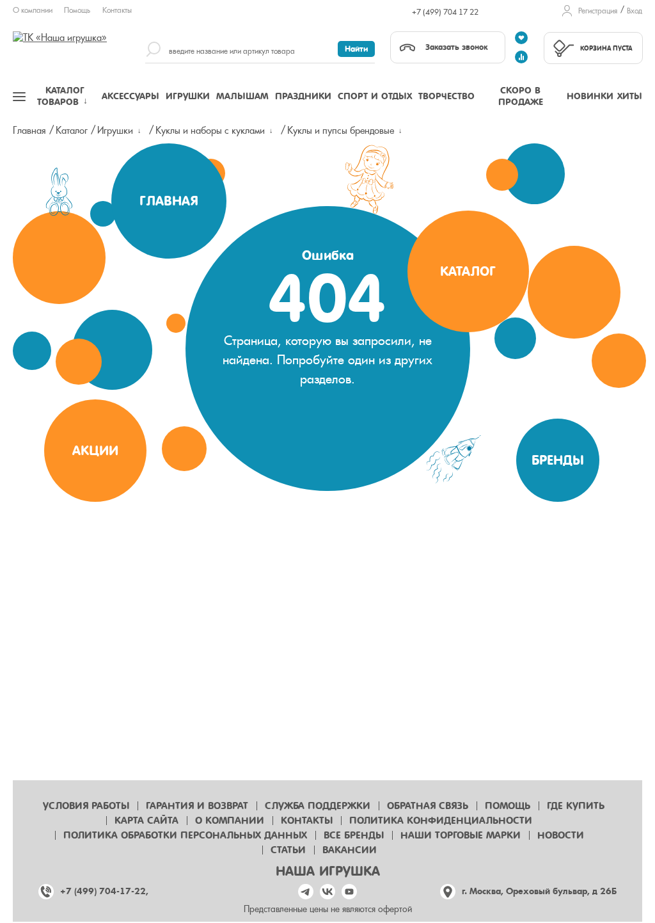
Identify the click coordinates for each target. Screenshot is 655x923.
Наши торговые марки (460, 835)
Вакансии (349, 850)
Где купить (575, 806)
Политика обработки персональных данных (185, 835)
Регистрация (597, 11)
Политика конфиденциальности (440, 820)
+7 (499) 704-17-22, (104, 891)
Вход (634, 11)
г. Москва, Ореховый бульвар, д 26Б (539, 891)
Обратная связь (427, 806)
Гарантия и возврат (197, 806)
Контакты (117, 10)
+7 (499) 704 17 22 (445, 12)
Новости (560, 835)
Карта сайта (146, 820)
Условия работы (86, 806)
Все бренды (354, 835)
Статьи (288, 850)
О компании (32, 10)
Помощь (77, 10)
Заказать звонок (456, 47)
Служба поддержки (317, 806)
